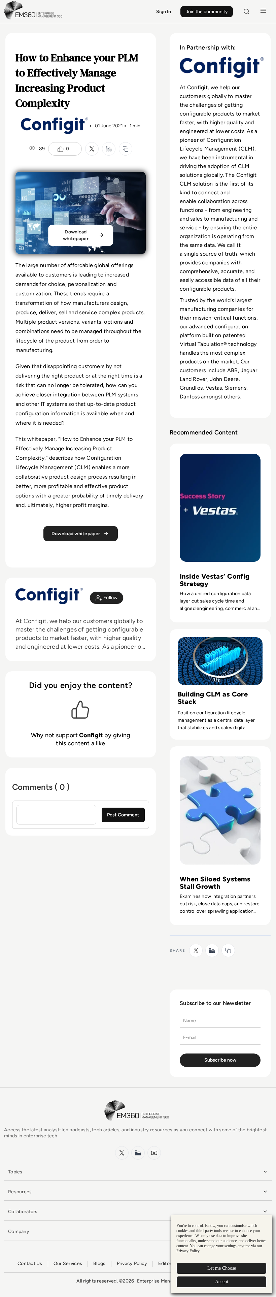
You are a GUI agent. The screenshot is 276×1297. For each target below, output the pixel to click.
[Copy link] (125, 149)
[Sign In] (106, 598)
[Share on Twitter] (92, 149)
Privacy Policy (132, 1263)
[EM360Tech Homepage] (138, 1124)
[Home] (34, 19)
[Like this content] (60, 148)
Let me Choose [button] (221, 1268)
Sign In (163, 11)
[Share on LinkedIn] (108, 149)
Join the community (207, 11)
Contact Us (30, 1263)
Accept (221, 1281)
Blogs (99, 1263)
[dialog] (221, 1254)
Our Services (68, 1263)
